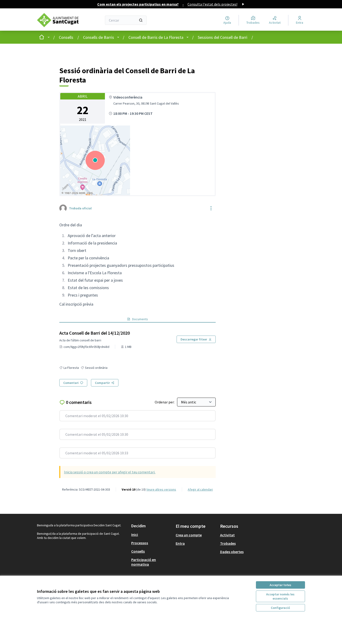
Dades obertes (232, 551)
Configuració (280, 608)
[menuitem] (151, 534)
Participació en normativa (143, 562)
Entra (180, 543)
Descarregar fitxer (194, 339)
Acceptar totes (280, 585)
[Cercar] (140, 20)
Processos (139, 543)
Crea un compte (189, 535)
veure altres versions (161, 489)
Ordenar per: (165, 402)
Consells (66, 37)
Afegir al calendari (200, 489)
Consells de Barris (98, 37)
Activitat (227, 535)
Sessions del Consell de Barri (222, 37)
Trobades (228, 543)
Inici (134, 534)
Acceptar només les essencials (280, 596)
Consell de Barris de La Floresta (155, 37)
